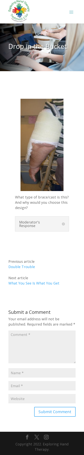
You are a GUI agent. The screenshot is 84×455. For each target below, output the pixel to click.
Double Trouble (21, 266)
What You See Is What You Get (33, 283)
